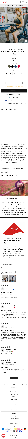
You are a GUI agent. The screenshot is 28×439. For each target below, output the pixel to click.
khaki (9, 66)
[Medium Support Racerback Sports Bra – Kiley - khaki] (1, 137)
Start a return (14, 391)
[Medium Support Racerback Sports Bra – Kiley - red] (6, 137)
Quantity (14, 80)
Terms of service (14, 423)
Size (14, 70)
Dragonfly (14, 46)
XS (7, 73)
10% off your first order (13, 384)
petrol (15, 66)
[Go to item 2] (12, 278)
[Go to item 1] (5, 278)
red (19, 66)
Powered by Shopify (14, 437)
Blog (14, 406)
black (12, 66)
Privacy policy (14, 421)
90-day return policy (17, 82)
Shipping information (14, 103)
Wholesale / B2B (14, 416)
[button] (3, 436)
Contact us (14, 409)
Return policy (14, 426)
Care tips (14, 404)
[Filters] (2, 272)
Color (14, 63)
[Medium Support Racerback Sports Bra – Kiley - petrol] (5, 137)
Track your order (14, 394)
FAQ (14, 401)
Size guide (14, 399)
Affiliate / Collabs (14, 418)
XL (21, 73)
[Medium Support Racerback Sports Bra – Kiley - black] (3, 137)
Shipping (12, 60)
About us (14, 413)
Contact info (14, 387)
